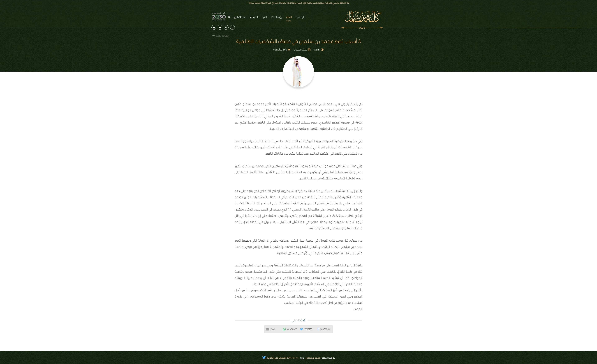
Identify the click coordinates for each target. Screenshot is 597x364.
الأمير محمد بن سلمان (257, 104)
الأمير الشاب (291, 141)
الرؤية (343, 266)
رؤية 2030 (276, 17)
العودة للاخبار (222, 36)
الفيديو (254, 17)
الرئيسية (300, 17)
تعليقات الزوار (239, 17)
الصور (264, 17)
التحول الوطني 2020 (270, 116)
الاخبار (289, 17)
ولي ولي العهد (336, 104)
